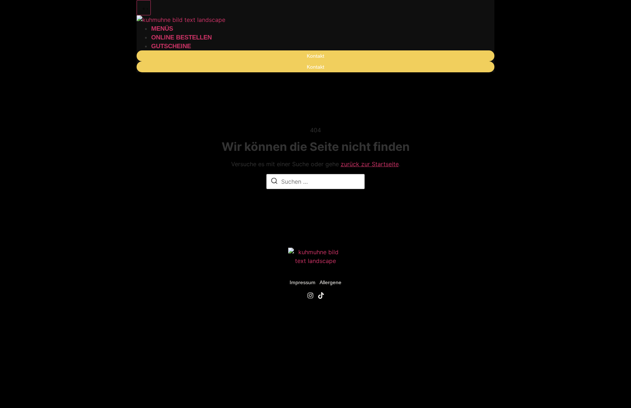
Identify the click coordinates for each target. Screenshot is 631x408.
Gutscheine (171, 46)
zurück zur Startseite (370, 164)
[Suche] (274, 182)
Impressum (303, 282)
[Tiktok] (321, 295)
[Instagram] (310, 295)
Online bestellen (181, 37)
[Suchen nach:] (315, 181)
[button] (144, 7)
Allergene (330, 282)
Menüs (162, 28)
